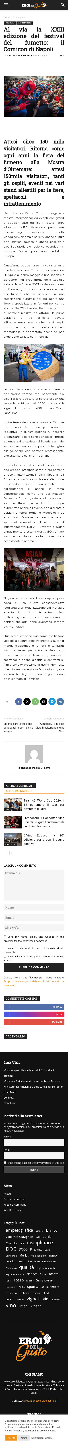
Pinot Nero (11, 1268)
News (7, 827)
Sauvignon (11, 1286)
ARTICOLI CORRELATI (20, 786)
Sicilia (22, 1287)
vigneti (33, 1299)
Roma (43, 1274)
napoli (54, 1255)
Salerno (30, 1280)
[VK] (60, 701)
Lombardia (11, 1255)
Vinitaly (55, 1299)
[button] (6, 5)
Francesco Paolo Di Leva (19, 55)
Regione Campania (45, 1268)
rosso (19, 1280)
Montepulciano (39, 1255)
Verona (20, 1299)
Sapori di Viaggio (25, 23)
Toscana (11, 1293)
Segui (58, 1014)
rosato (54, 1274)
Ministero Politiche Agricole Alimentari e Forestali (32, 1081)
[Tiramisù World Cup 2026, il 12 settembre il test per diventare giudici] (13, 804)
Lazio (47, 1249)
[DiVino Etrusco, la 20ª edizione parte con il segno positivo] (13, 839)
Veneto (10, 1299)
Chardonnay (15, 1243)
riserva (32, 1274)
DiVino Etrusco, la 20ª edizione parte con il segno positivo (44, 840)
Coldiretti (9, 1097)
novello (10, 1261)
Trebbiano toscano (30, 1293)
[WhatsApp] (35, 701)
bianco (51, 1230)
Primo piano (19, 17)
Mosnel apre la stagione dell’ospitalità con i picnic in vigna (18, 727)
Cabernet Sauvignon (19, 1237)
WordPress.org (12, 1210)
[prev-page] (6, 853)
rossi (8, 1280)
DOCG (23, 1249)
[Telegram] (52, 701)
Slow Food (10, 1103)
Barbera (40, 1231)
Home (7, 17)
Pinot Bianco (49, 1261)
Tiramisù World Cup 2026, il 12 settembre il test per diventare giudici (44, 805)
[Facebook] (18, 701)
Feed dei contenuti (14, 1199)
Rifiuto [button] (23, 1437)
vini (46, 1299)
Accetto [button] (11, 1437)
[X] (27, 701)
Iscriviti (57, 1022)
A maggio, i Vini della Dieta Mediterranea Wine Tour (50, 727)
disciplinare (40, 1242)
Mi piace (57, 1006)
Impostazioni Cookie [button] (41, 1437)
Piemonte (34, 1261)
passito (21, 1261)
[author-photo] (34, 762)
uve (47, 1293)
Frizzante (36, 1249)
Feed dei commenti (15, 1204)
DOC (11, 1249)
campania (44, 1237)
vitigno (36, 1306)
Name (7, 1137)
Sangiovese (44, 1280)
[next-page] (11, 853)
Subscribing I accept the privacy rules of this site (35, 1162)
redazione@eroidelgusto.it (40, 1400)
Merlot (23, 1255)
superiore (52, 1287)
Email (7, 1150)
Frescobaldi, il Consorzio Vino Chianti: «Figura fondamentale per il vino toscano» (44, 822)
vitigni (23, 1306)
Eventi (7, 809)
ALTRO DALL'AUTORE (19, 791)
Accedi (7, 1193)
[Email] (43, 701)
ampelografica (19, 1230)
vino (11, 1305)
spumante (35, 1286)
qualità (26, 1267)
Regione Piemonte (15, 1274)
